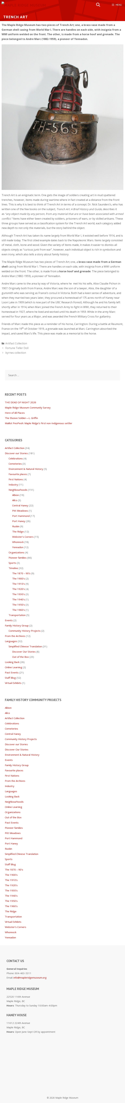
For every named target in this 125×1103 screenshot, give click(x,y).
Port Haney (18, 521)
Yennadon (17, 547)
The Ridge (18, 531)
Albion (15, 495)
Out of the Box (20, 656)
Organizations (16, 552)
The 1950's (18, 604)
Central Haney (20, 505)
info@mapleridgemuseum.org (30, 977)
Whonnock (18, 542)
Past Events (12, 672)
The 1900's (18, 578)
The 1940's (18, 599)
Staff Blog (10, 677)
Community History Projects (25, 630)
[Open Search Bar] (98, 5)
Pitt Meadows (20, 510)
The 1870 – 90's (21, 573)
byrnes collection (15, 353)
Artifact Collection (16, 343)
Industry (13, 484)
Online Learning (13, 667)
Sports (12, 562)
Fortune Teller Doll (16, 348)
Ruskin (15, 526)
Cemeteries (15, 463)
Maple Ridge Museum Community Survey (28, 407)
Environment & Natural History (26, 469)
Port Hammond (21, 515)
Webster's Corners (23, 536)
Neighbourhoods (18, 489)
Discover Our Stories (24, 651)
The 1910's (18, 583)
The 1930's (18, 594)
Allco (14, 500)
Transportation (17, 615)
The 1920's (18, 589)
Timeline (13, 568)
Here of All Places (15, 412)
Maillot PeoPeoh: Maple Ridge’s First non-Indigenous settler (38, 423)
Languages (11, 641)
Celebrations (16, 458)
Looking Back (12, 662)
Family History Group (17, 625)
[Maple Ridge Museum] (24, 5)
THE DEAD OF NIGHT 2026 (20, 402)
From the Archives (15, 636)
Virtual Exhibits (13, 683)
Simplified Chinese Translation (25, 646)
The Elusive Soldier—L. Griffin (21, 418)
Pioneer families (18, 557)
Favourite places (18, 474)
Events (9, 620)
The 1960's (18, 609)
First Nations (16, 479)
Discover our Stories (16, 453)
